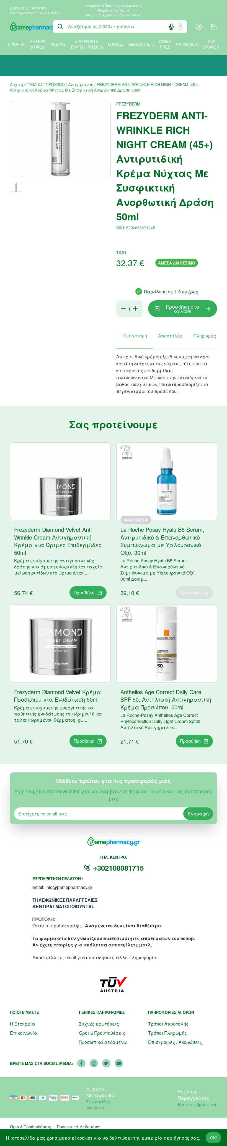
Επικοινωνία (23, 1033)
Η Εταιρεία (22, 1024)
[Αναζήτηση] (60, 26)
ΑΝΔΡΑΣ (58, 44)
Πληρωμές (205, 336)
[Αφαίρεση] (123, 308)
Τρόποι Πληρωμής (167, 1033)
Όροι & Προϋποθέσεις (102, 1033)
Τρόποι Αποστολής (168, 1024)
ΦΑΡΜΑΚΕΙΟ (187, 44)
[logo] (27, 26)
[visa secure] (54, 1098)
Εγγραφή (198, 813)
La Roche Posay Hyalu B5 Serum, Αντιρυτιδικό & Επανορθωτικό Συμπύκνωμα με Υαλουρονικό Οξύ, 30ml (162, 540)
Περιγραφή (134, 335)
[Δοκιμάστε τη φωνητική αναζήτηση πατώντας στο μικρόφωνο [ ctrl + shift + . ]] (171, 26)
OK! (213, 1137)
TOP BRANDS (211, 44)
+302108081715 (118, 868)
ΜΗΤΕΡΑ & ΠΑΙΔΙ (37, 44)
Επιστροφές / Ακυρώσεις (175, 1042)
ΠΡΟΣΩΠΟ (55, 84)
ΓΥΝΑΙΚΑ (16, 44)
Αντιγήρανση (80, 84)
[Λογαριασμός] (198, 26)
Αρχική (16, 84)
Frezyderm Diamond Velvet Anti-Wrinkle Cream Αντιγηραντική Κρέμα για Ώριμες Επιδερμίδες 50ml (58, 540)
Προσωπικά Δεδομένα (103, 1042)
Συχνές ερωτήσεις (99, 1024)
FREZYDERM (128, 104)
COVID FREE (165, 44)
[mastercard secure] (66, 1098)
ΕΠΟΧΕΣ (115, 44)
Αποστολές (170, 336)
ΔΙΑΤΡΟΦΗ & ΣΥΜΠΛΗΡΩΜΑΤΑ (87, 44)
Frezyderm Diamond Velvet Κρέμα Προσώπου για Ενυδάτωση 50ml (57, 696)
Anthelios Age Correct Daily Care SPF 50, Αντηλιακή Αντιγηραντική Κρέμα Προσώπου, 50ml (165, 699)
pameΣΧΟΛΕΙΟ (141, 44)
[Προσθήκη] (135, 308)
